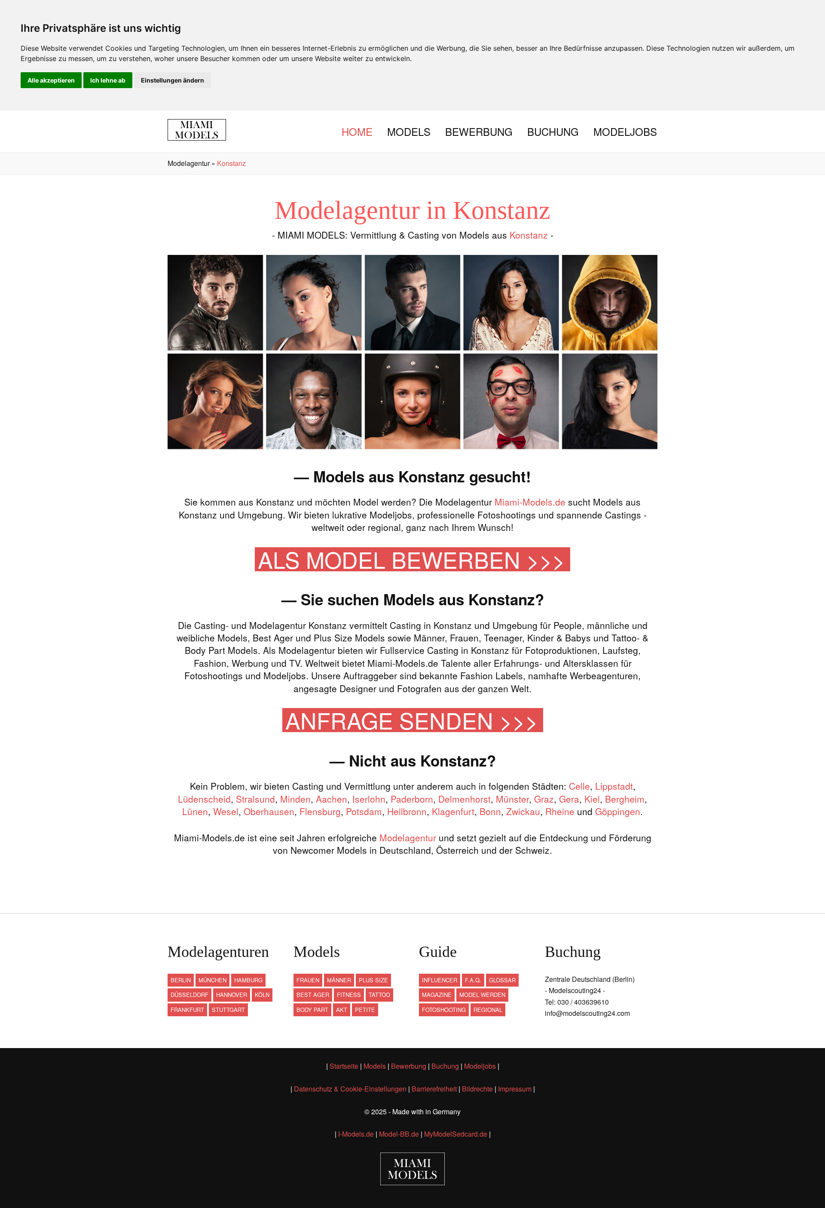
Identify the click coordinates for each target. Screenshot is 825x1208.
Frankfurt (187, 1010)
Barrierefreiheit (434, 1089)
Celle (579, 785)
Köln (262, 994)
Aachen (331, 798)
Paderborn (412, 798)
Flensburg (320, 811)
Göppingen (617, 811)
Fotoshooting (444, 1010)
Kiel (592, 798)
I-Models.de (356, 1134)
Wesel (225, 811)
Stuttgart (228, 1010)
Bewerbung (479, 131)
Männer (339, 980)
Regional (488, 1010)
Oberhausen (269, 811)
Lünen (195, 811)
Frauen (307, 980)
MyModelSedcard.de (455, 1134)
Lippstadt (614, 785)
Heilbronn (407, 811)
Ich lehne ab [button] (107, 80)
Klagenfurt (453, 811)
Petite (365, 1010)
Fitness (349, 994)
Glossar (502, 980)
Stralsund (255, 798)
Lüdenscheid (204, 798)
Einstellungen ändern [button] (172, 80)
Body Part (312, 1010)
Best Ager (312, 994)
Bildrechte (477, 1089)
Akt (341, 1010)
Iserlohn (368, 798)
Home (357, 131)
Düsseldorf (189, 994)
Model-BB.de (399, 1134)
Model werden (482, 994)
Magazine (437, 994)
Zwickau (523, 811)
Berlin (181, 980)
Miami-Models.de (530, 501)
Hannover (231, 994)
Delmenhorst (464, 798)
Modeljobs (625, 131)
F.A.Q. (473, 980)
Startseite (344, 1066)
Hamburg (248, 980)
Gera (569, 798)
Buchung (553, 131)
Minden (295, 798)
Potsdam (364, 811)
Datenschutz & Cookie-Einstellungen (350, 1089)
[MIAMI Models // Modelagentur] (203, 130)
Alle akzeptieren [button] (51, 80)
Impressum (515, 1089)
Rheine (559, 811)
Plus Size (373, 980)
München (212, 980)
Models (409, 131)
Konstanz (529, 234)
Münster (512, 798)
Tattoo (379, 994)
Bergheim (625, 798)
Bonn (490, 811)
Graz (544, 798)
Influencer (439, 980)
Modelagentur (407, 837)
